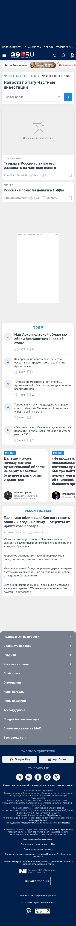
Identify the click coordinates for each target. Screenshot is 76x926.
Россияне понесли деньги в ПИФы (34, 190)
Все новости (32, 76)
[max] (47, 777)
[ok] (38, 777)
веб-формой (64, 823)
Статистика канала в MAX (22, 728)
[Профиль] (72, 55)
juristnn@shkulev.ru (38, 820)
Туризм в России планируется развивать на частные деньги (30, 165)
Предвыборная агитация (21, 719)
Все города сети (15, 737)
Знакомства (33, 47)
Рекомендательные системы (38, 849)
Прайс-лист (12, 673)
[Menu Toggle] (4, 55)
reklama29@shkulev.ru (62, 829)
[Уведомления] (63, 55)
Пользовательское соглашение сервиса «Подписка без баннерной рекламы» (38, 855)
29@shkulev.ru (54, 815)
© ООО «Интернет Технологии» (38, 902)
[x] (56, 777)
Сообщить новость (17, 646)
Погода (49, 47)
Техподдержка (14, 710)
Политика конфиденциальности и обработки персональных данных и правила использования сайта (38, 862)
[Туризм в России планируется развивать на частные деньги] (38, 131)
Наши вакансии (15, 701)
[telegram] (19, 777)
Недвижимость (12, 47)
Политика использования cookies (38, 844)
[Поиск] (55, 55)
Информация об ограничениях (38, 839)
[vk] (28, 777)
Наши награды (14, 691)
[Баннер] (43, 65)
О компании (12, 682)
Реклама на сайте (16, 664)
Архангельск (12, 76)
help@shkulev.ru (29, 823)
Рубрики (10, 655)
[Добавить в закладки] (70, 175)
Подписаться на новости (21, 636)
